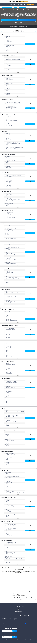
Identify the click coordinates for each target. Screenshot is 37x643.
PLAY (30, 43)
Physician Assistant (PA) (7, 7)
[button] (18, 581)
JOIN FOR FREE (18, 22)
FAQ (27, 621)
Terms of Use (26, 639)
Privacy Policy (21, 639)
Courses (16, 7)
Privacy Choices (22, 623)
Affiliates (28, 618)
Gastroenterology (23, 7)
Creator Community (22, 621)
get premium (18, 19)
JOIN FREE (30, 4)
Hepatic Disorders (31, 7)
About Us (20, 618)
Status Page (29, 639)
